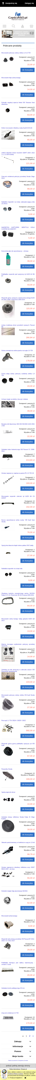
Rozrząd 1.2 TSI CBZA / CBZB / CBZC (13, 720)
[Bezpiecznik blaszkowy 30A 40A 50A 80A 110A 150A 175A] (8, 432)
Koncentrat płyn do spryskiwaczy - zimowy (14, 251)
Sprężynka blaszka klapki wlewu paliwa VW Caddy (17, 545)
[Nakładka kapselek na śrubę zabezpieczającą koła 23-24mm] (8, 209)
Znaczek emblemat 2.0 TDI (10, 1013)
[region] (18, 34)
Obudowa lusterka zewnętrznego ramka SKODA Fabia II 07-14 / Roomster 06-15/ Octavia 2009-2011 (18, 594)
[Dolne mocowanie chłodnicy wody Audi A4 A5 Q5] (8, 135)
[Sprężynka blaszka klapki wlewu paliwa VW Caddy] (8, 552)
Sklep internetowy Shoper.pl (18, 1069)
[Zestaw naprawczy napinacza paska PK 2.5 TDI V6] (8, 480)
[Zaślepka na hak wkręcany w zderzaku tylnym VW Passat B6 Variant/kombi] (8, 676)
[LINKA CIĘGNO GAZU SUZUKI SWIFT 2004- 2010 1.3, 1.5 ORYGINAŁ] (8, 160)
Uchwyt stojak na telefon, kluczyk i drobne (14, 399)
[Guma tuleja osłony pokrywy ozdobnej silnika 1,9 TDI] (8, 380)
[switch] (4, 1077)
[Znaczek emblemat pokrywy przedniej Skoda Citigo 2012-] (8, 184)
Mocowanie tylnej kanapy (9, 916)
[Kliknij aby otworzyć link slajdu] (18, 34)
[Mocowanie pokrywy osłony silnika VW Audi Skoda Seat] (8, 704)
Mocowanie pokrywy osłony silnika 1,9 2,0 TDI (16, 53)
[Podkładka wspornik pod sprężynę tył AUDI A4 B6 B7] (8, 282)
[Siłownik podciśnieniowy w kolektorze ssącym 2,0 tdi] (8, 851)
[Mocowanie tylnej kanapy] (8, 924)
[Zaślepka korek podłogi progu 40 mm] (8, 994)
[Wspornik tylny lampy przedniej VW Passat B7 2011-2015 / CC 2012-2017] (8, 946)
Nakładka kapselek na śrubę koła (11, 568)
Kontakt (26, 1060)
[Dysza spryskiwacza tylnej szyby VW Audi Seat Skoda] (8, 527)
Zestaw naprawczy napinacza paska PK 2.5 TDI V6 (17, 473)
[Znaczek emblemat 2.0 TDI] (8, 1018)
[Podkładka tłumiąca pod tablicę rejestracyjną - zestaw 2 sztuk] (8, 970)
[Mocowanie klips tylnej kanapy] (8, 85)
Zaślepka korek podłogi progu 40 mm (13, 988)
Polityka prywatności (13, 1060)
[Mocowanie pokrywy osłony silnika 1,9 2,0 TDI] (8, 60)
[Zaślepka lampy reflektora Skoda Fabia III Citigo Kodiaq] (8, 826)
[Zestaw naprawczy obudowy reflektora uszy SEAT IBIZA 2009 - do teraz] (8, 875)
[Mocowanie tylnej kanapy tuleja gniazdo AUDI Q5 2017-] (8, 626)
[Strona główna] (18, 15)
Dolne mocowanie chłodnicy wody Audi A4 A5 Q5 (16, 128)
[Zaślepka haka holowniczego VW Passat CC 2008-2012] (8, 457)
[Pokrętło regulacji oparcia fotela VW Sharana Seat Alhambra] (8, 110)
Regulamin (21, 1060)
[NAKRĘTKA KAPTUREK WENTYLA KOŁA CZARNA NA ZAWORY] (8, 235)
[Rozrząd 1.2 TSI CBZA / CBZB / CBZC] (8, 728)
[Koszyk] (31, 26)
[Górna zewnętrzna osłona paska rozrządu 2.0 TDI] (8, 357)
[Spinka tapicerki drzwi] (8, 799)
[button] (4, 26)
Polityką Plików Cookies (15, 1073)
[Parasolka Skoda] (8, 776)
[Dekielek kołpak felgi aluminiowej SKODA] (8, 899)
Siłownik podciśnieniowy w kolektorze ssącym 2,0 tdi (18, 842)
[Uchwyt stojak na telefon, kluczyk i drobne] (8, 404)
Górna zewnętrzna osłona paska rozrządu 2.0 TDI (17, 350)
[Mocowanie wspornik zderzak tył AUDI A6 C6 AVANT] (8, 504)
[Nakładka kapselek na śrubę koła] (8, 574)
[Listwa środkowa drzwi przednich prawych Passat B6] (8, 331)
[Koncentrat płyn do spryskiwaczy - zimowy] (8, 259)
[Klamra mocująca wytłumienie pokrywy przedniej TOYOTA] (8, 654)
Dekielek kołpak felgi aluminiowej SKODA (14, 891)
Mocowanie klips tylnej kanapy (11, 77)
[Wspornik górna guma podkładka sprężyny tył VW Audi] (8, 751)
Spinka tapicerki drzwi (8, 792)
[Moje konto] (22, 26)
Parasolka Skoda (6, 769)
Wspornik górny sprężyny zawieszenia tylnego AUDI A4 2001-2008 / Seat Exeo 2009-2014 (18, 298)
